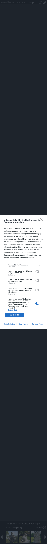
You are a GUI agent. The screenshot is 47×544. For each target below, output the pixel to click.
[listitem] (23, 265)
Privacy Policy (37, 324)
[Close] (42, 220)
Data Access (23, 324)
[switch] (37, 271)
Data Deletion (9, 324)
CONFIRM (14, 315)
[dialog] (23, 272)
